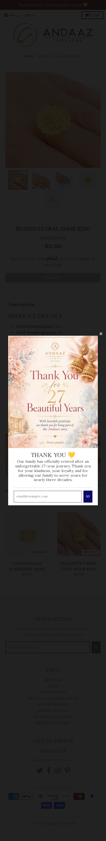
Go (88, 496)
